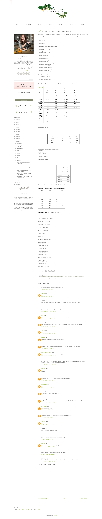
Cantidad (41, 87)
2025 (17, 119)
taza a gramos (49, 278)
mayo (18, 155)
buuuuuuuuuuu (44, 384)
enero (18, 182)
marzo (18, 158)
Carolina (43, 293)
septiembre (19, 148)
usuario (43, 315)
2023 (17, 122)
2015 (17, 136)
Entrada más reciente (42, 498)
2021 (17, 126)
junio (18, 153)
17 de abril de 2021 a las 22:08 (47, 417)
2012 (17, 141)
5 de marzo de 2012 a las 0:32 (47, 296)
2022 (17, 124)
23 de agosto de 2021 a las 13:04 (48, 424)
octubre (18, 146)
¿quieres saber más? (24, 70)
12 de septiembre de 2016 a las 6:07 (48, 373)
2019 (17, 129)
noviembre (19, 145)
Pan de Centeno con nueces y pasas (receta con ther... (24, 171)
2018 (17, 131)
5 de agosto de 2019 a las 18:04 (48, 395)
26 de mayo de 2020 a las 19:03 (48, 409)
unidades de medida (59, 278)
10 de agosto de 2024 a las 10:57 (48, 446)
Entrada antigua (83, 498)
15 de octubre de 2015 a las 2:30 (48, 326)
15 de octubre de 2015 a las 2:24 (48, 318)
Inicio (64, 498)
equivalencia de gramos (63, 276)
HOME (17, 24)
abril (18, 157)
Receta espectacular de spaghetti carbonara (23, 163)
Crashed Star (44, 406)
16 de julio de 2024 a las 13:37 (47, 439)
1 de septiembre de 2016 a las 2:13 (48, 348)
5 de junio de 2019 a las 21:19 (47, 387)
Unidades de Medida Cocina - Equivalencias (23, 179)
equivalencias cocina (71, 276)
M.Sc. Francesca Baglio (46, 345)
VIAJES (71, 24)
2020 (17, 127)
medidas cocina (78, 276)
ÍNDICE (39, 24)
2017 (17, 133)
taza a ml (53, 278)
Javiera (43, 391)
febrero (18, 160)
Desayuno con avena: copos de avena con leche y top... (24, 177)
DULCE (50, 24)
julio (18, 151)
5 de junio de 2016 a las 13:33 (47, 340)
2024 (17, 120)
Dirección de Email (23, 95)
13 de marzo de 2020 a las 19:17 (48, 402)
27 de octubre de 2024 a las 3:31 (48, 461)
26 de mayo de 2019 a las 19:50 (48, 380)
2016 (17, 134)
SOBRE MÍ (28, 24)
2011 (17, 184)
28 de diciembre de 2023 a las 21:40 (48, 432)
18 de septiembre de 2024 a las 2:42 (48, 454)
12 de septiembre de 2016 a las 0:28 (48, 364)
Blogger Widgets (38, 509)
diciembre (19, 143)
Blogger (55, 515)
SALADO (60, 24)
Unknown (43, 337)
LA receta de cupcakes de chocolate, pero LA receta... (24, 174)
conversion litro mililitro (54, 276)
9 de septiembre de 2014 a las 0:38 (48, 311)
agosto (18, 150)
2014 (17, 138)
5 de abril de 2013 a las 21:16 (47, 304)
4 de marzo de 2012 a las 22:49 (47, 289)
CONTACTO (83, 24)
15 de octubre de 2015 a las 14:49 (48, 333)
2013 (17, 140)
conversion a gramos (46, 276)
